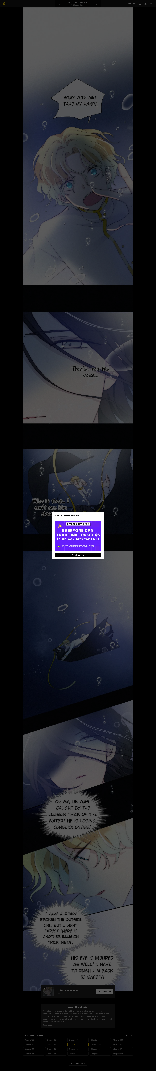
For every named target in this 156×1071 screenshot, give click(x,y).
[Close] (99, 515)
